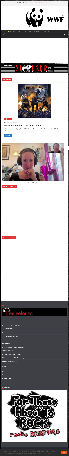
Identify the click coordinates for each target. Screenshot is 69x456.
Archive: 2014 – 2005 (42, 36)
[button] (21, 32)
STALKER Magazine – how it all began (13, 347)
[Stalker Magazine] (4, 34)
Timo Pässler (16, 122)
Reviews (46, 32)
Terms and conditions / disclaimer (12, 326)
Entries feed (5, 375)
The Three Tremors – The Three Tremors (23, 125)
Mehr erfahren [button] (48, 453)
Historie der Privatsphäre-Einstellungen (13, 358)
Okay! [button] (63, 452)
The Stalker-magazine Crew (10, 336)
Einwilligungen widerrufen (9, 361)
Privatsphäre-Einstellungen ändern (12, 354)
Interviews (11, 36)
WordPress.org (6, 382)
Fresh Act (27, 32)
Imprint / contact (7, 333)
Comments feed (6, 378)
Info (30, 36)
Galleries (36, 32)
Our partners (6, 343)
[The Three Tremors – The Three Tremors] (34, 101)
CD (5, 119)
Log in (4, 371)
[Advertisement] (34, 51)
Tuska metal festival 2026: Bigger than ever (40, 3)
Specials (21, 36)
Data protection (8, 328)
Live (19, 32)
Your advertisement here (9, 340)
